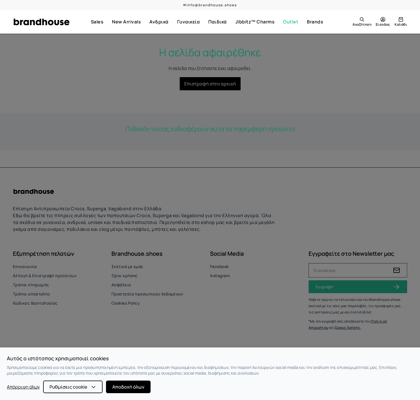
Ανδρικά (159, 22)
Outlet (290, 22)
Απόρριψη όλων (23, 387)
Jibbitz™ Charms (255, 22)
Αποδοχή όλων (128, 387)
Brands (315, 22)
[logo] (41, 22)
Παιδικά (217, 22)
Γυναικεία (188, 22)
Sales (97, 22)
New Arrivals (126, 22)
